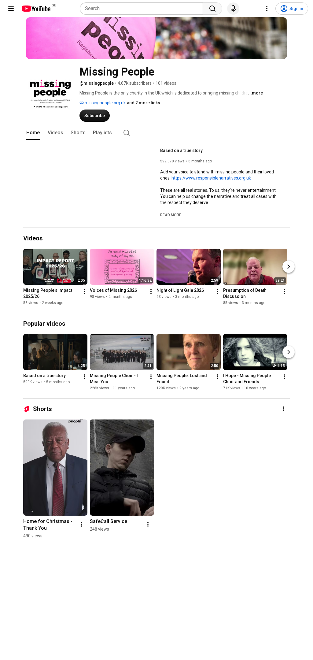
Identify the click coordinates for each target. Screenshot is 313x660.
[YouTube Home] (36, 8)
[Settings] (267, 8)
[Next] (288, 267)
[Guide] (11, 8)
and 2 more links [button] (143, 102)
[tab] (33, 132)
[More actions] (84, 291)
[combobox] (143, 8)
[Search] (212, 8)
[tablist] (156, 132)
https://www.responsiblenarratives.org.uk (211, 178)
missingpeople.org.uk (105, 102)
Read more (170, 215)
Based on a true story (181, 150)
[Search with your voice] (233, 8)
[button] (170, 215)
